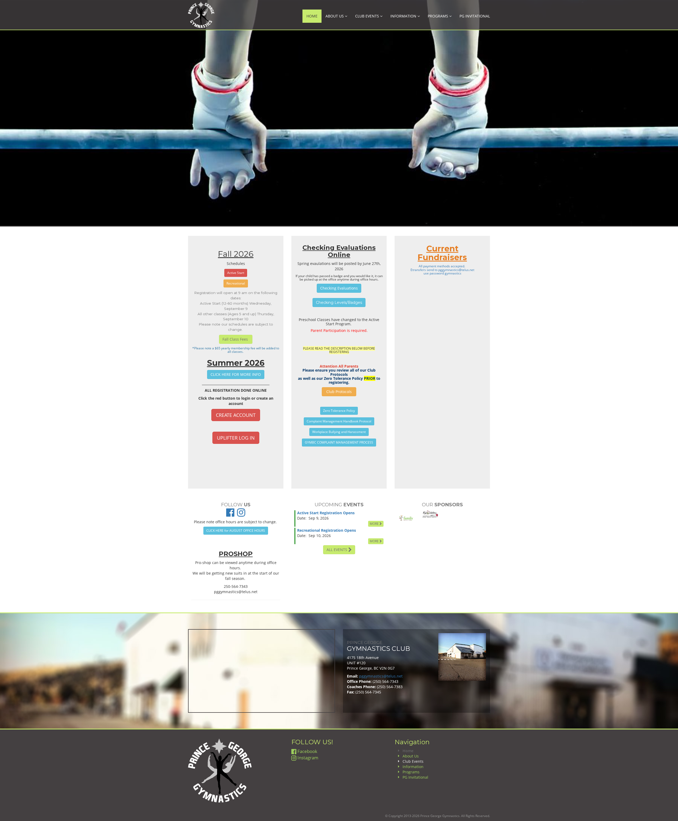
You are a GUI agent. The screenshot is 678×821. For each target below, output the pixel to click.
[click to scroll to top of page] (671, 814)
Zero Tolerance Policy (339, 410)
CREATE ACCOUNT (236, 415)
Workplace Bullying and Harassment (339, 432)
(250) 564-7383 (390, 686)
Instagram (307, 758)
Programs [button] (438, 16)
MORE (375, 523)
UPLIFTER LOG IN (236, 438)
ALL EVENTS (337, 549)
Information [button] (403, 16)
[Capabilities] (430, 514)
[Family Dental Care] (406, 518)
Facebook (306, 751)
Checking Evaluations (339, 288)
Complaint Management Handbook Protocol (339, 421)
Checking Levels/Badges (339, 302)
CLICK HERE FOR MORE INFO (236, 374)
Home (312, 16)
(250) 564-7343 (385, 681)
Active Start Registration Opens (326, 512)
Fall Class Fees (235, 339)
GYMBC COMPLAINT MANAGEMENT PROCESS (339, 442)
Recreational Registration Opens (326, 530)
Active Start (235, 272)
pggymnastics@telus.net (456, 270)
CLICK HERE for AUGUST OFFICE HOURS (235, 530)
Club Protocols (339, 391)
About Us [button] (335, 16)
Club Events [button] (367, 16)
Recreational (235, 283)
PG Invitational (475, 16)
